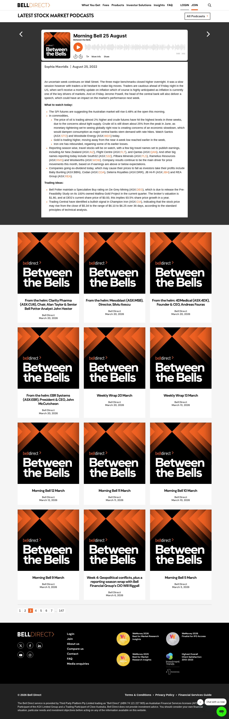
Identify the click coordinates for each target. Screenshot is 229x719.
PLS (144, 156)
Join (70, 639)
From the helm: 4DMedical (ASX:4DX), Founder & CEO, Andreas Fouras (180, 302)
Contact (72, 653)
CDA (101, 172)
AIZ (92, 152)
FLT (123, 152)
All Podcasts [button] (196, 16)
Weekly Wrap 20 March (114, 395)
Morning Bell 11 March (115, 490)
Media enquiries (78, 663)
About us (73, 644)
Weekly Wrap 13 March (181, 395)
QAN (153, 152)
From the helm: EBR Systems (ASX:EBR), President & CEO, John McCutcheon (48, 399)
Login (70, 634)
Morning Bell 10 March (180, 490)
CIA (138, 201)
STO (64, 135)
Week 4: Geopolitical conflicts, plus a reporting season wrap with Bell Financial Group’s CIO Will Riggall (114, 581)
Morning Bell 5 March (181, 577)
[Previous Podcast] (208, 34)
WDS (107, 135)
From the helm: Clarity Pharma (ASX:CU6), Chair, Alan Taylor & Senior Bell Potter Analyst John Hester (48, 304)
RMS (59, 160)
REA (68, 176)
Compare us (75, 649)
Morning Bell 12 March (48, 490)
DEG (140, 189)
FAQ (69, 658)
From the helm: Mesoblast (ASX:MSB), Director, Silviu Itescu (114, 302)
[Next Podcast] (20, 34)
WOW (96, 160)
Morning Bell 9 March (48, 577)
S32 (108, 156)
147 (61, 610)
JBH (166, 172)
